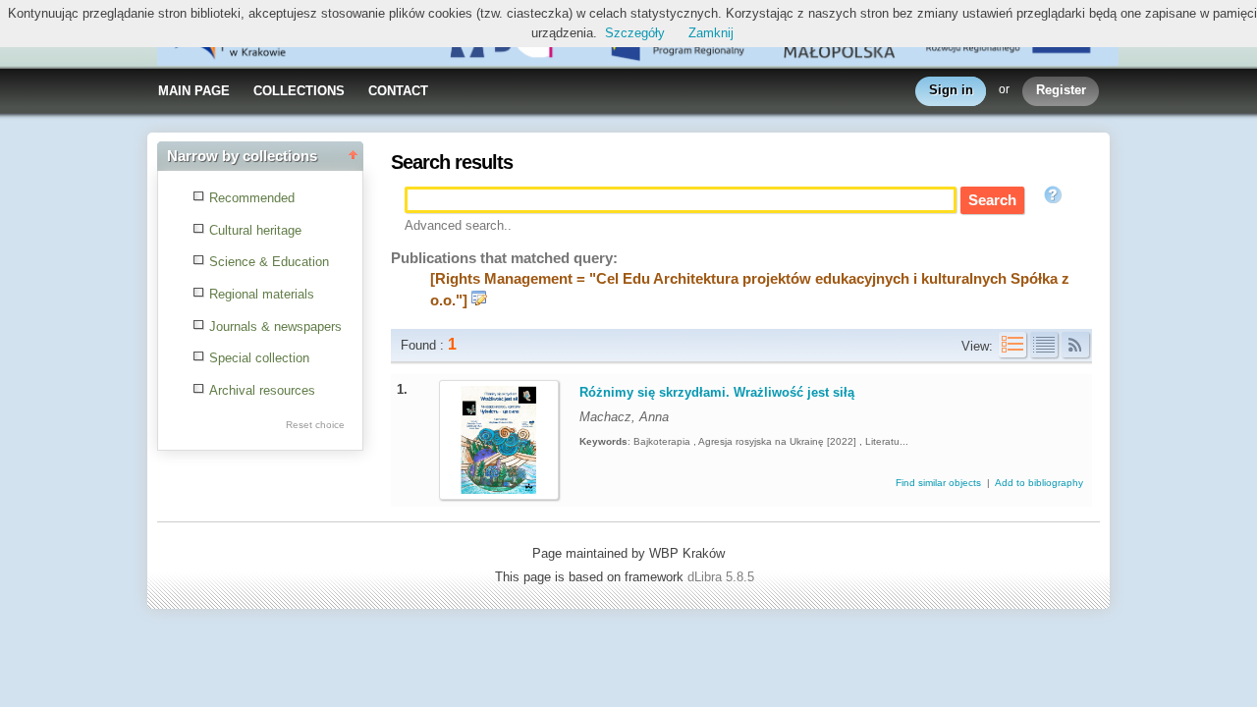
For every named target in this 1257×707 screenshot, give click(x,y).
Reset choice (315, 424)
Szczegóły (635, 33)
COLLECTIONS (299, 90)
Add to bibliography (1039, 482)
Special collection (259, 358)
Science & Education (269, 261)
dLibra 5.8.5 (722, 577)
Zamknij (711, 33)
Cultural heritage (255, 230)
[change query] (479, 300)
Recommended (252, 197)
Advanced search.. (458, 225)
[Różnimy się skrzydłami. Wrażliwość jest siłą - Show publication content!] (499, 489)
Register (1061, 89)
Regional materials (261, 294)
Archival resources (262, 390)
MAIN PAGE (194, 90)
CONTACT (398, 90)
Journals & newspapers (275, 326)
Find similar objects (940, 482)
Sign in (951, 89)
